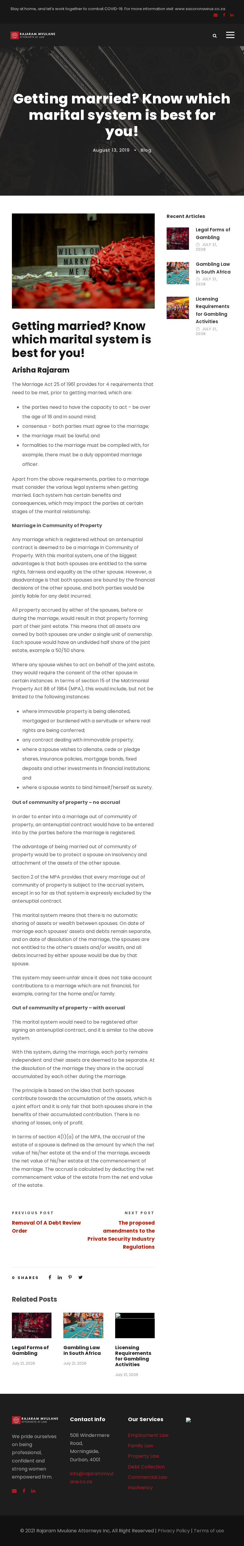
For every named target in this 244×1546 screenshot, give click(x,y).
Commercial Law (147, 1477)
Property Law (143, 1456)
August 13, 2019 (111, 150)
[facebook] (224, 15)
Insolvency (140, 1487)
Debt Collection (146, 1466)
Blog (146, 150)
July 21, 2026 (23, 1363)
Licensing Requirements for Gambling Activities (133, 1356)
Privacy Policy (174, 1530)
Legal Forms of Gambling (30, 1350)
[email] (216, 15)
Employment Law (148, 1435)
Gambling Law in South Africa (82, 1350)
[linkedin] (232, 15)
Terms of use (209, 1530)
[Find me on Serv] (209, 1420)
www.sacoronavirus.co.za (200, 9)
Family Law (140, 1445)
